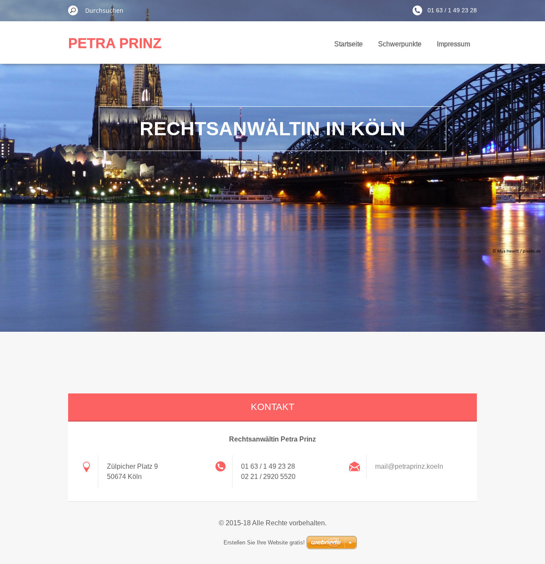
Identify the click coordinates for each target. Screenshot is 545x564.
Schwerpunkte (400, 44)
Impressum (453, 44)
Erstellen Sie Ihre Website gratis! (264, 542)
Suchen (73, 10)
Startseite (348, 44)
